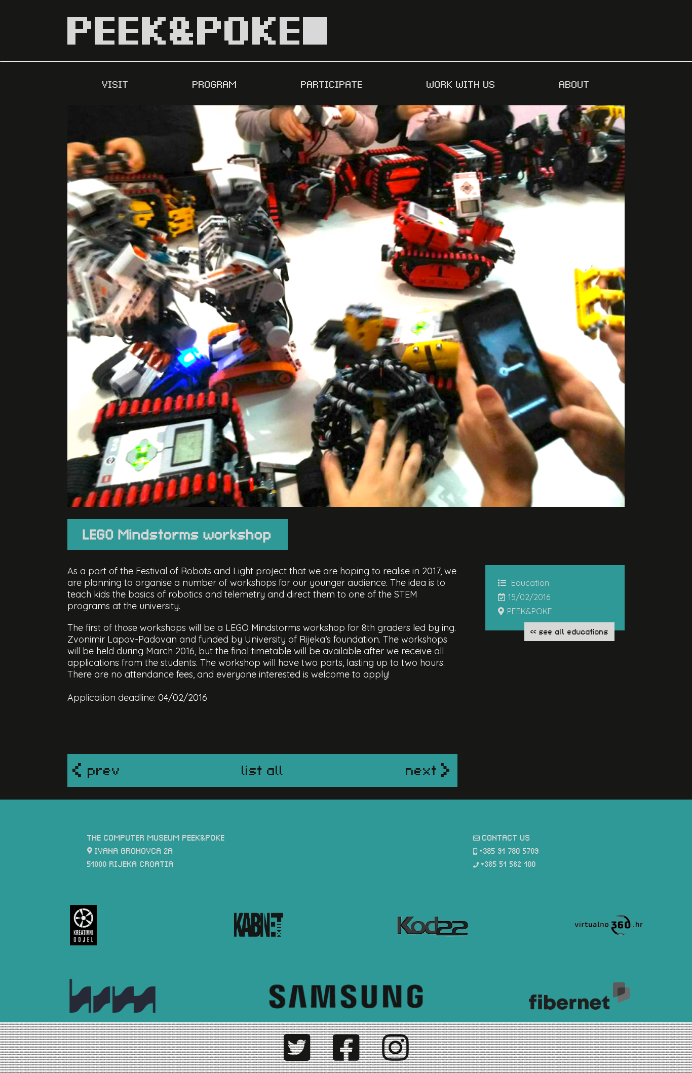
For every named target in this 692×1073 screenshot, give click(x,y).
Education (530, 583)
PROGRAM (216, 83)
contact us (506, 836)
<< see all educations (569, 631)
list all (263, 769)
